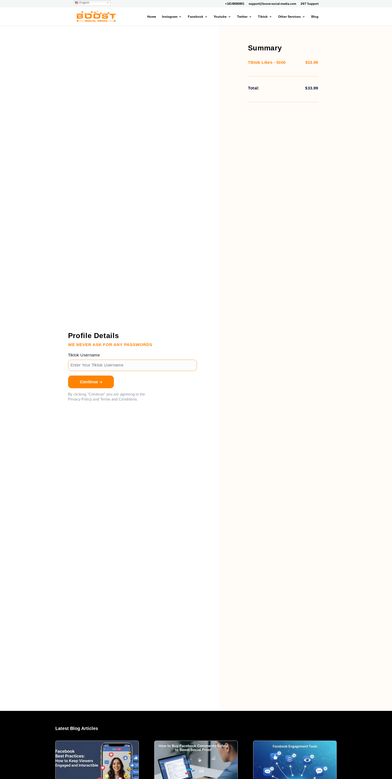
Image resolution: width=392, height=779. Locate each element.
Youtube (220, 16)
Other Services (289, 16)
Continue (89, 382)
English (83, 2)
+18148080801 (234, 3)
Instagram (169, 16)
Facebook (195, 16)
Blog (314, 16)
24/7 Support (309, 3)
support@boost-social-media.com (272, 3)
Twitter (242, 16)
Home (151, 16)
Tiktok (263, 16)
